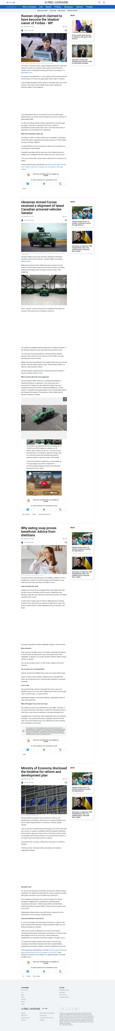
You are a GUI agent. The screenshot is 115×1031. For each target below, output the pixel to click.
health (24, 754)
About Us (23, 1013)
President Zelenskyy (72, 10)
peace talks (53, 10)
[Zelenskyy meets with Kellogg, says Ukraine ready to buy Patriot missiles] (82, 51)
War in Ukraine (29, 7)
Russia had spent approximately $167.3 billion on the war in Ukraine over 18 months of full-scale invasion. (43, 167)
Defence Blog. (25, 261)
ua (8, 2)
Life (41, 7)
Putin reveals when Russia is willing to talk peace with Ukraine (82, 37)
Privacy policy (43, 1015)
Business (68, 7)
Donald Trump (61, 10)
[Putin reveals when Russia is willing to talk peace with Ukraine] (82, 26)
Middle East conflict (42, 10)
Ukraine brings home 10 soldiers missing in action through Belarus (81, 223)
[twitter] (69, 1009)
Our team (23, 1020)
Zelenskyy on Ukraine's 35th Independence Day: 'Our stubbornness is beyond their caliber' (82, 248)
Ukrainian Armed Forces (45, 514)
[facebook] (62, 1009)
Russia (24, 188)
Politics (57, 7)
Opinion (79, 7)
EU (23, 976)
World (48, 7)
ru (14, 2)
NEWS (72, 15)
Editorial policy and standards (47, 1013)
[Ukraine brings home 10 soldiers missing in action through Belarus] (82, 212)
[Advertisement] (43, 101)
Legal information (25, 1017)
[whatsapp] (76, 1009)
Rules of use (24, 1015)
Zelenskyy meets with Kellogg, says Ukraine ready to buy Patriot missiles (82, 61)
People (89, 7)
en (11, 2)
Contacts (42, 1020)
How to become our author (46, 1017)
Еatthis (52, 582)
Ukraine (34, 514)
